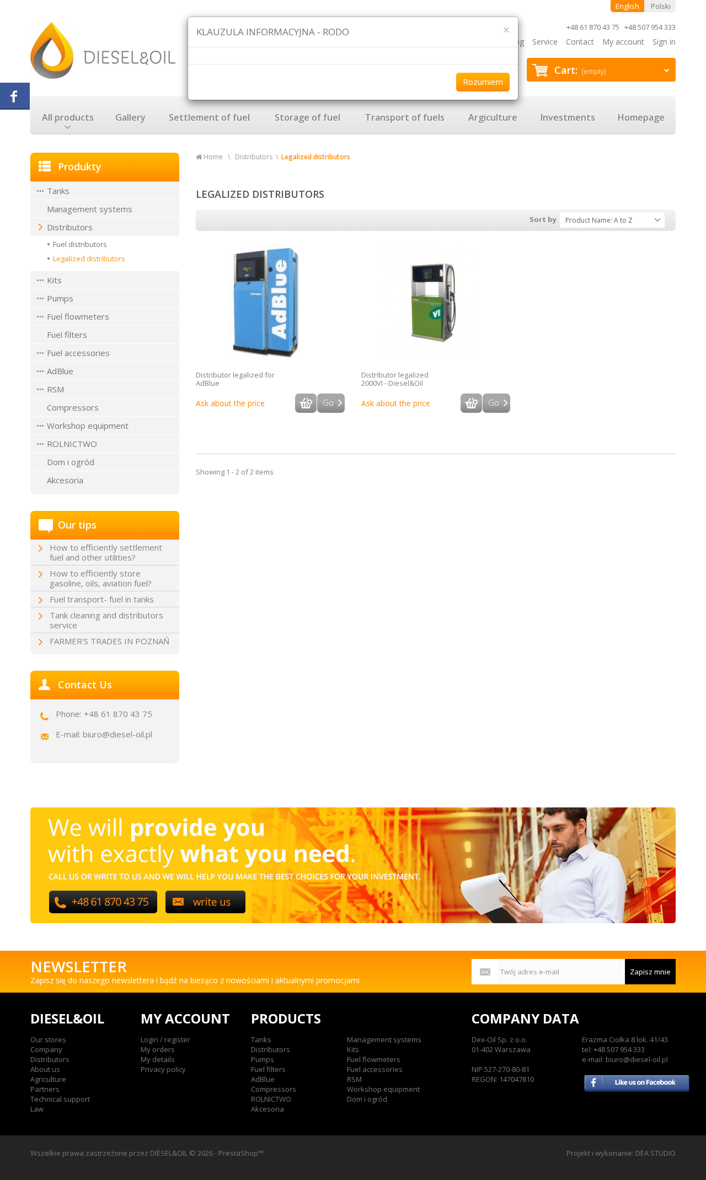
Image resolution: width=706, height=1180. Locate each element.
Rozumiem (483, 81)
